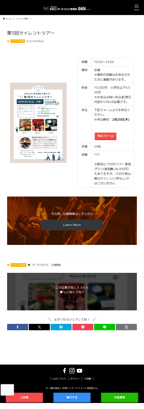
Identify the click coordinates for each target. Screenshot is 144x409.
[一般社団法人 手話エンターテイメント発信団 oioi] (67, 7)
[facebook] (64, 371)
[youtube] (79, 371)
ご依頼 (87, 378)
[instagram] (72, 371)
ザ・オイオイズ (40, 264)
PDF (97, 154)
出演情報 (56, 264)
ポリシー (75, 378)
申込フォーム (106, 136)
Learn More (72, 225)
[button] (17, 327)
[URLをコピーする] (126, 327)
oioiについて (59, 378)
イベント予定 (17, 41)
